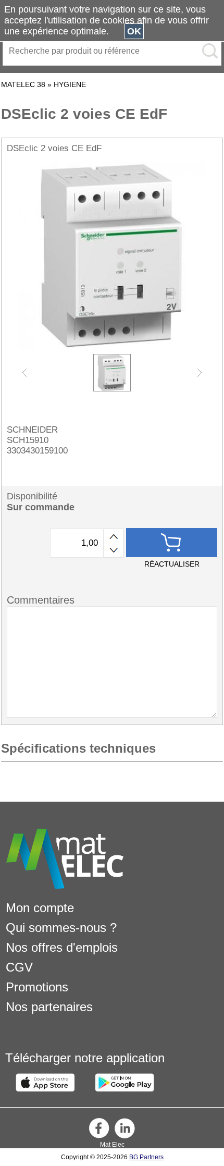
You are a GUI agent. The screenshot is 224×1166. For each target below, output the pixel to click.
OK (134, 31)
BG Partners (146, 1157)
